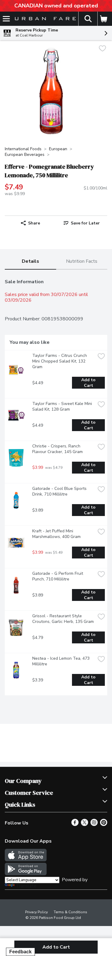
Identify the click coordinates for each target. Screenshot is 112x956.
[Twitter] (84, 824)
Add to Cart (89, 382)
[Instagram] (94, 824)
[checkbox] (102, 49)
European (58, 149)
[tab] (30, 262)
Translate (26, 886)
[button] (87, 19)
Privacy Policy (36, 912)
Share (34, 223)
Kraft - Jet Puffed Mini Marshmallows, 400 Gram (56, 533)
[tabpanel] (56, 485)
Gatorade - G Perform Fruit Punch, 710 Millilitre (58, 576)
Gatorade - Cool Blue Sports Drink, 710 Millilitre (60, 491)
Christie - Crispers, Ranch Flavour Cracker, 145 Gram (57, 449)
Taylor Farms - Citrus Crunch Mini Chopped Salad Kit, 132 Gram (60, 361)
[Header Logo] (44, 19)
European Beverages (25, 154)
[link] (82, 223)
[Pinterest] (103, 824)
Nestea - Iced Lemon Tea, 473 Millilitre (61, 661)
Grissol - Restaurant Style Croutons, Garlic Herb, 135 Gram (63, 618)
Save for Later (85, 223)
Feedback (20, 951)
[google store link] (26, 873)
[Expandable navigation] (6, 18)
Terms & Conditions (70, 912)
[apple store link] (26, 860)
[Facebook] (75, 824)
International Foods (23, 149)
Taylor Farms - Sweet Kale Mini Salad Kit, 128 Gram (62, 406)
